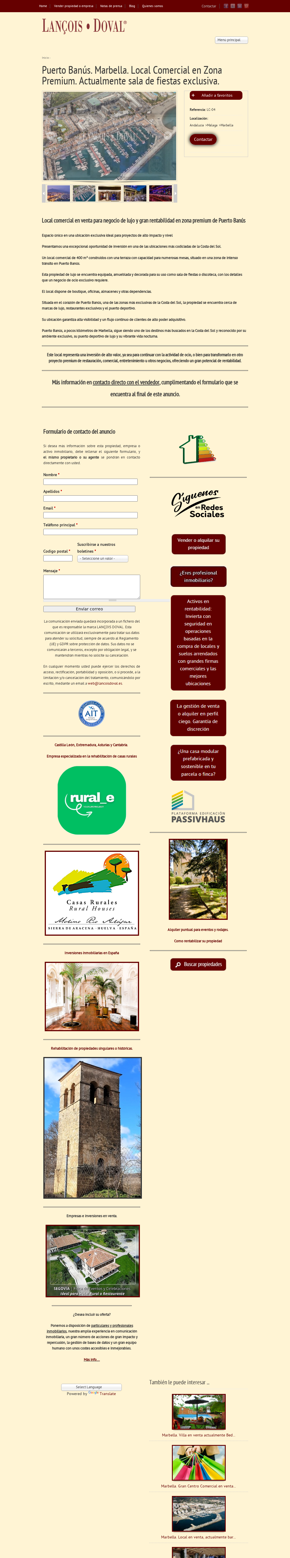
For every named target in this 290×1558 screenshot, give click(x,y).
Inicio (45, 58)
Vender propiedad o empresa (73, 6)
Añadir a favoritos (217, 95)
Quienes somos (152, 6)
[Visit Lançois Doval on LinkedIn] (239, 7)
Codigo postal (56, 551)
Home (43, 6)
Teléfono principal (60, 525)
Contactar (209, 6)
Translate (108, 1394)
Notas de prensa (111, 6)
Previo (51, 135)
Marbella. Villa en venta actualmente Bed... (198, 1435)
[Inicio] (84, 26)
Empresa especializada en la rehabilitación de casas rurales (92, 756)
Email (49, 508)
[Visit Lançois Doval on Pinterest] (246, 7)
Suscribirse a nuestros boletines (96, 548)
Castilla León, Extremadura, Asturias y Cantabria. (92, 745)
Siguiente (167, 135)
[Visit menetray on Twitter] (233, 7)
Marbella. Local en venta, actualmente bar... (198, 1537)
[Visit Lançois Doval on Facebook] (226, 7)
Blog (132, 6)
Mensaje (51, 571)
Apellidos (52, 491)
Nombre (51, 475)
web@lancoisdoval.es (105, 683)
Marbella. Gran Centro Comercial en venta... (198, 1486)
